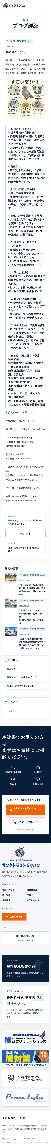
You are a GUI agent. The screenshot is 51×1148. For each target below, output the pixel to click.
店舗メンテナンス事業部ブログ (21, 677)
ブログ (30, 895)
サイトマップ (28, 1139)
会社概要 (6, 900)
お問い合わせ (33, 900)
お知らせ (11, 669)
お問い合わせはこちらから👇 (20, 421)
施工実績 (6, 895)
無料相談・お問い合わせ (25, 809)
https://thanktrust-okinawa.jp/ (21, 500)
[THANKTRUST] (14, 5)
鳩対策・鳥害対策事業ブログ (20, 686)
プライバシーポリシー (11, 1139)
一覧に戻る (25, 534)
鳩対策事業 (32, 890)
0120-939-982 (28, 822)
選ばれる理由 (8, 890)
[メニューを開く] (45, 5)
